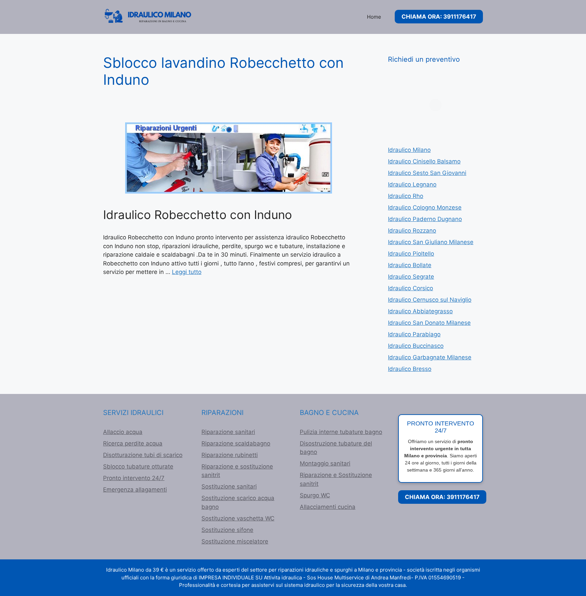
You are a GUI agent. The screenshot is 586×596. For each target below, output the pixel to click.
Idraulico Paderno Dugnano (425, 219)
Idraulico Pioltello (411, 253)
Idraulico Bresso (409, 368)
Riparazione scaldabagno (235, 443)
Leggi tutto (186, 272)
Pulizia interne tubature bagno (341, 432)
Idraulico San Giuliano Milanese (430, 242)
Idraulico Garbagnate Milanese (429, 357)
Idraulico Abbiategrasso (420, 311)
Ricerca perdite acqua (132, 443)
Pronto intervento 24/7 (133, 478)
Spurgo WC (315, 495)
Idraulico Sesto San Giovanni (427, 173)
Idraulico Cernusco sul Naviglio (429, 299)
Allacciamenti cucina (327, 506)
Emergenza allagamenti (135, 489)
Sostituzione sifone (227, 530)
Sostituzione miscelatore (234, 541)
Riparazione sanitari (228, 432)
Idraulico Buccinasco (416, 345)
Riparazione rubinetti (229, 455)
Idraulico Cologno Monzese (425, 207)
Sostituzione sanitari (229, 486)
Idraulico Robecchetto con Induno (197, 214)
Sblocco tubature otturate (138, 466)
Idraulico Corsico (410, 288)
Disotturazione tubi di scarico (142, 455)
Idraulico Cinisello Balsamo (424, 161)
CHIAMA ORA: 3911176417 (439, 16)
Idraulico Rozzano (412, 230)
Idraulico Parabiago (414, 334)
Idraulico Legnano (412, 184)
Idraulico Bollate (409, 265)
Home (374, 17)
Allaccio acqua (122, 432)
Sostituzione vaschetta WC (237, 518)
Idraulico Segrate (411, 276)
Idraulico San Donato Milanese (429, 322)
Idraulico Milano (409, 149)
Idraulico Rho (405, 196)
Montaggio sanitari (325, 463)
